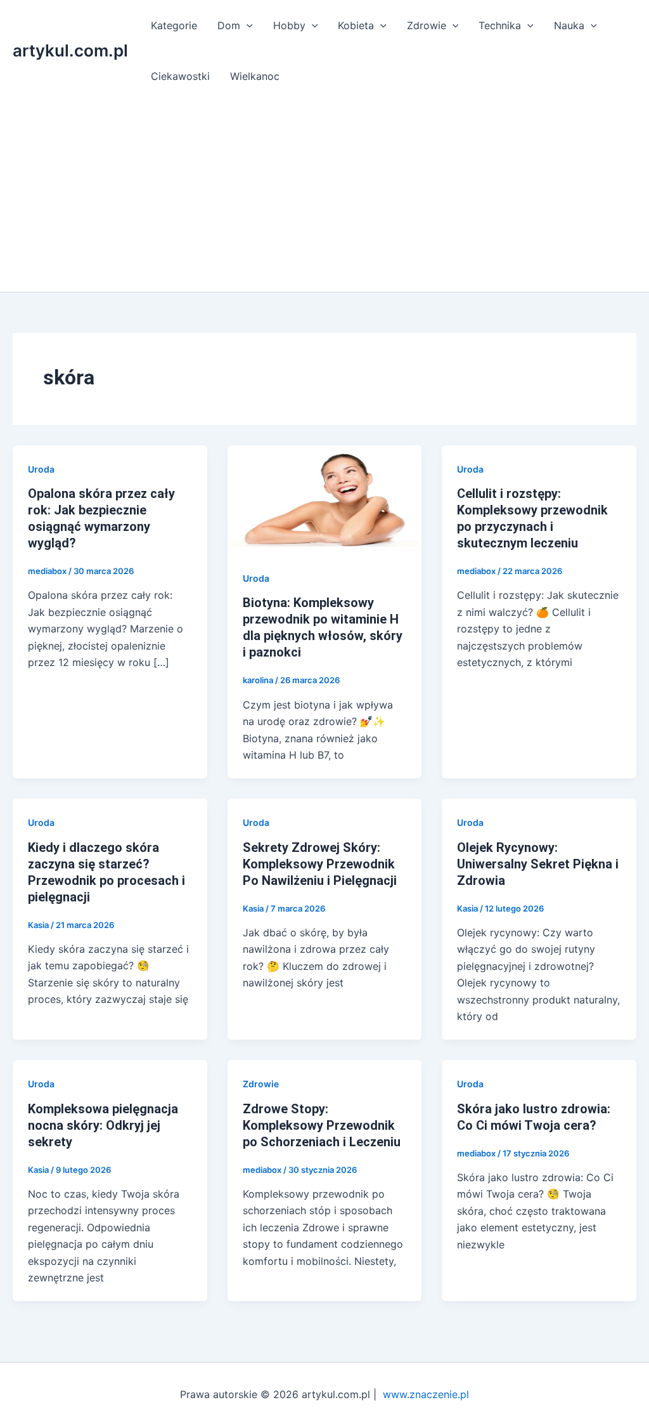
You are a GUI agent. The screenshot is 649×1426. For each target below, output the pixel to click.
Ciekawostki (180, 76)
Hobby (289, 25)
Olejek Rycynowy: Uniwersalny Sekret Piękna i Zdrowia (538, 864)
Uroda (41, 469)
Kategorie (174, 25)
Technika (500, 25)
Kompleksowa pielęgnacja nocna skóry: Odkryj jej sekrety (103, 1125)
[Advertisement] (324, 196)
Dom (228, 25)
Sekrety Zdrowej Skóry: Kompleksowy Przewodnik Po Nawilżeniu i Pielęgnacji (320, 864)
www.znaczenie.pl (426, 1394)
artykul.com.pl (70, 50)
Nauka (569, 25)
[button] (246, 25)
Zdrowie (426, 25)
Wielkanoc (255, 76)
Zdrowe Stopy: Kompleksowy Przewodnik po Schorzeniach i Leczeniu (322, 1125)
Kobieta (356, 25)
